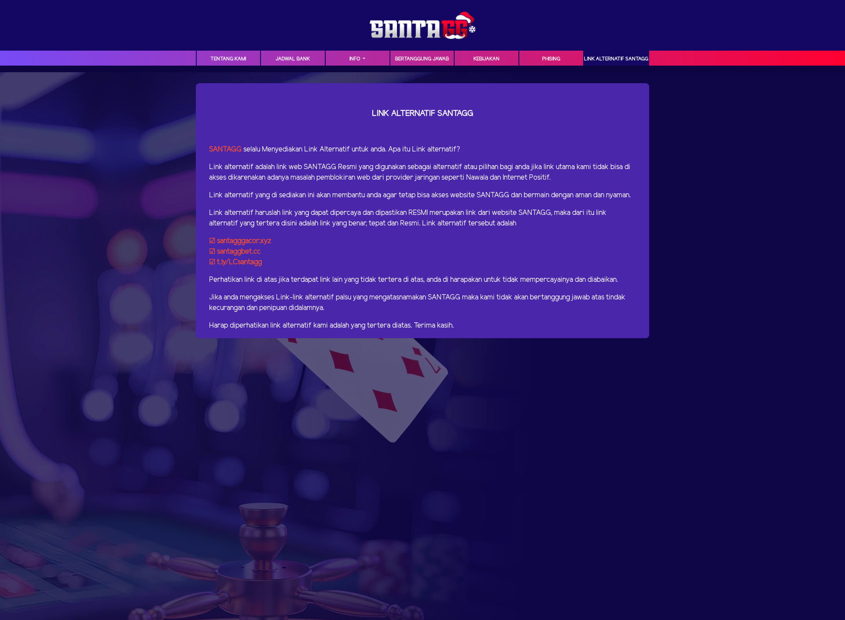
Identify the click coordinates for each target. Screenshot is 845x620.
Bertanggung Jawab (422, 59)
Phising (551, 59)
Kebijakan (487, 59)
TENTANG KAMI (228, 59)
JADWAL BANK (293, 59)
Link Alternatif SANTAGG (616, 59)
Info (355, 59)
